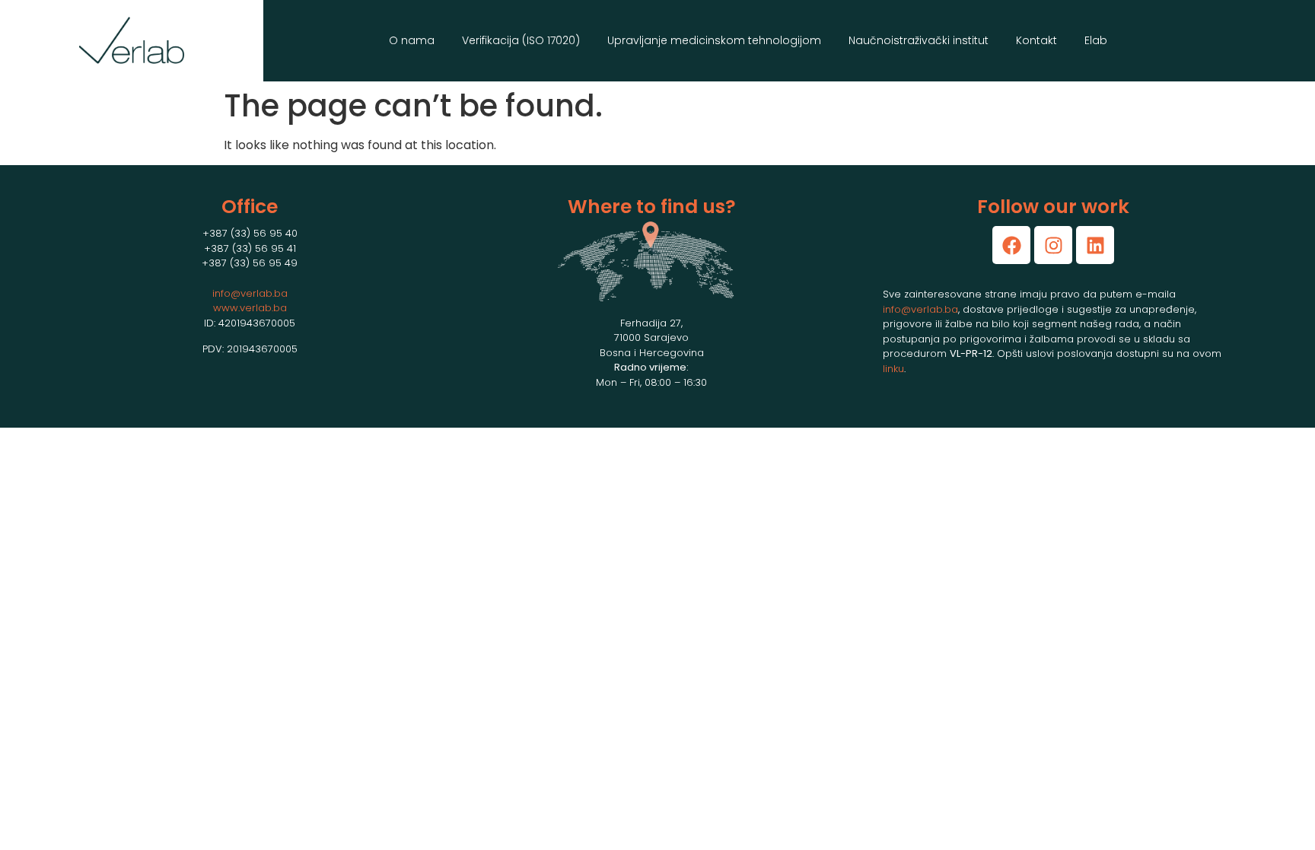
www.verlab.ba (250, 308)
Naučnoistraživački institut (919, 40)
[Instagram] (1053, 245)
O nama (412, 40)
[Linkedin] (1095, 245)
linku (893, 368)
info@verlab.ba (250, 293)
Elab (1095, 40)
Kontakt (1036, 40)
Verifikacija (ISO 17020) (521, 40)
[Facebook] (1011, 245)
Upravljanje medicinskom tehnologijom (714, 40)
